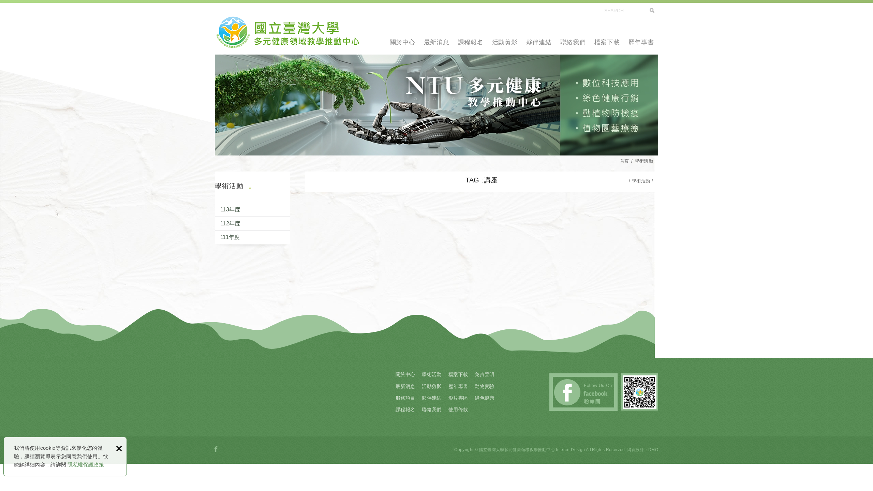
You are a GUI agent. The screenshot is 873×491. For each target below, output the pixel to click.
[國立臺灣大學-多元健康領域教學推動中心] (287, 31)
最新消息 (436, 42)
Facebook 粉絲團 (583, 392)
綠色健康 (484, 398)
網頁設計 (635, 449)
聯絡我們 (573, 42)
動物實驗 (484, 386)
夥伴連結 (539, 42)
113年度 (230, 209)
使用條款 (458, 409)
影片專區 (458, 398)
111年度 (230, 237)
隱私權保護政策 (86, 464)
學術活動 (431, 374)
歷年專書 (641, 42)
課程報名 (471, 42)
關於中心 (402, 42)
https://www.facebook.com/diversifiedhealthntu (216, 449)
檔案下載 (607, 42)
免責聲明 (484, 374)
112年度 (230, 223)
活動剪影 (505, 42)
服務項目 (405, 398)
